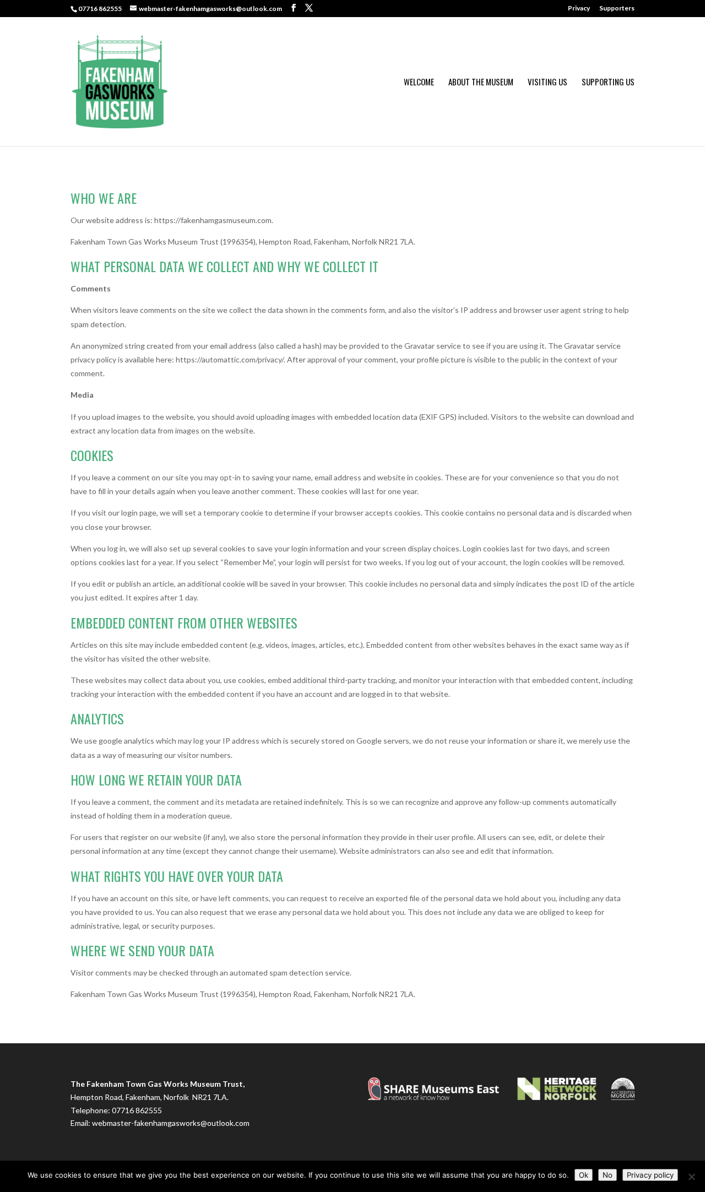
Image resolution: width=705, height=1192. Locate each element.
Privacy (579, 8)
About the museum (480, 83)
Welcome (419, 83)
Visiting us (547, 83)
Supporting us (608, 83)
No (607, 1175)
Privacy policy (650, 1175)
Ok (583, 1175)
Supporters (616, 8)
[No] (691, 1176)
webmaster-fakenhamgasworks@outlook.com (171, 1123)
